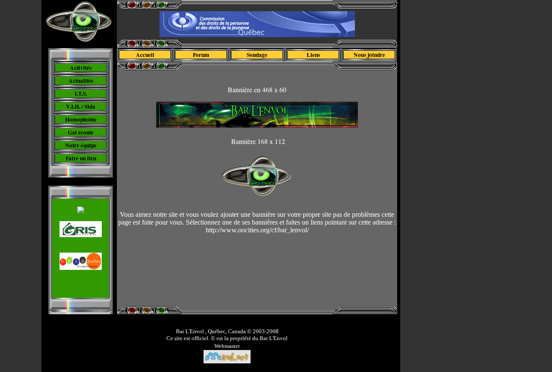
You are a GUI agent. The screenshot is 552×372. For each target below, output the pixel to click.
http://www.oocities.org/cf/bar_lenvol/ (257, 230)
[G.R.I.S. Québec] (81, 267)
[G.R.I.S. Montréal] (81, 234)
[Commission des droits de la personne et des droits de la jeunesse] (257, 34)
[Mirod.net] (227, 361)
